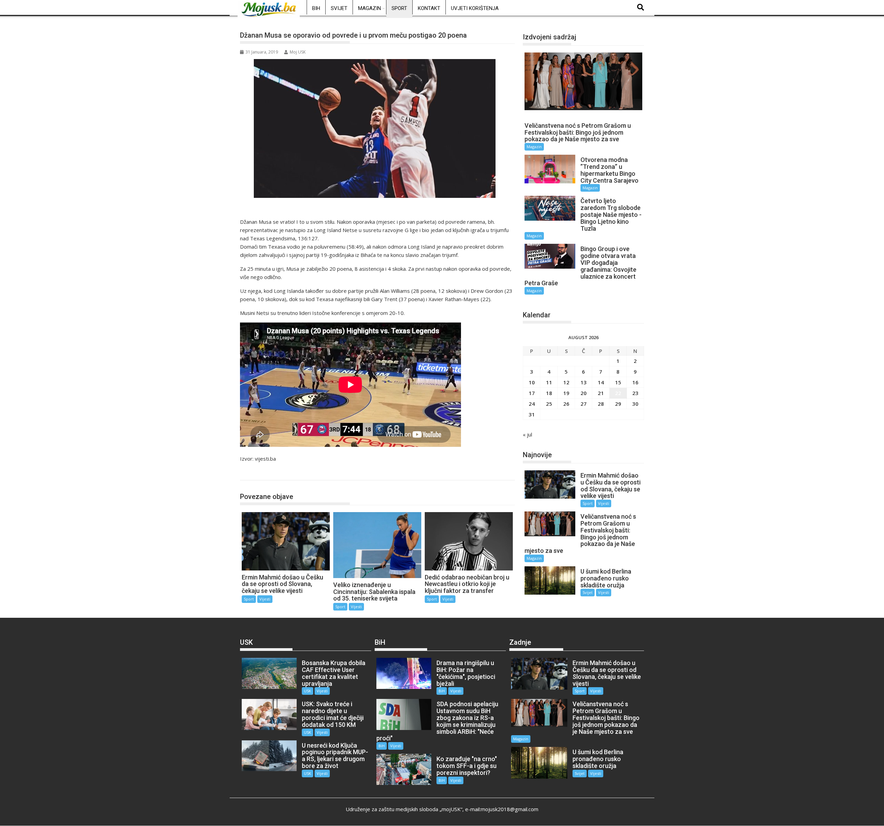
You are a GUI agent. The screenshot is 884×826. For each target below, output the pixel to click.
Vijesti (264, 599)
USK (307, 690)
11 (549, 382)
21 (601, 393)
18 (549, 393)
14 (601, 382)
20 (583, 393)
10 (532, 382)
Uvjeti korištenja (475, 8)
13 (583, 382)
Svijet (339, 8)
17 (532, 393)
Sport (399, 8)
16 (635, 382)
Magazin (369, 8)
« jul (527, 434)
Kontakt (429, 8)
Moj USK (298, 52)
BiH (316, 8)
